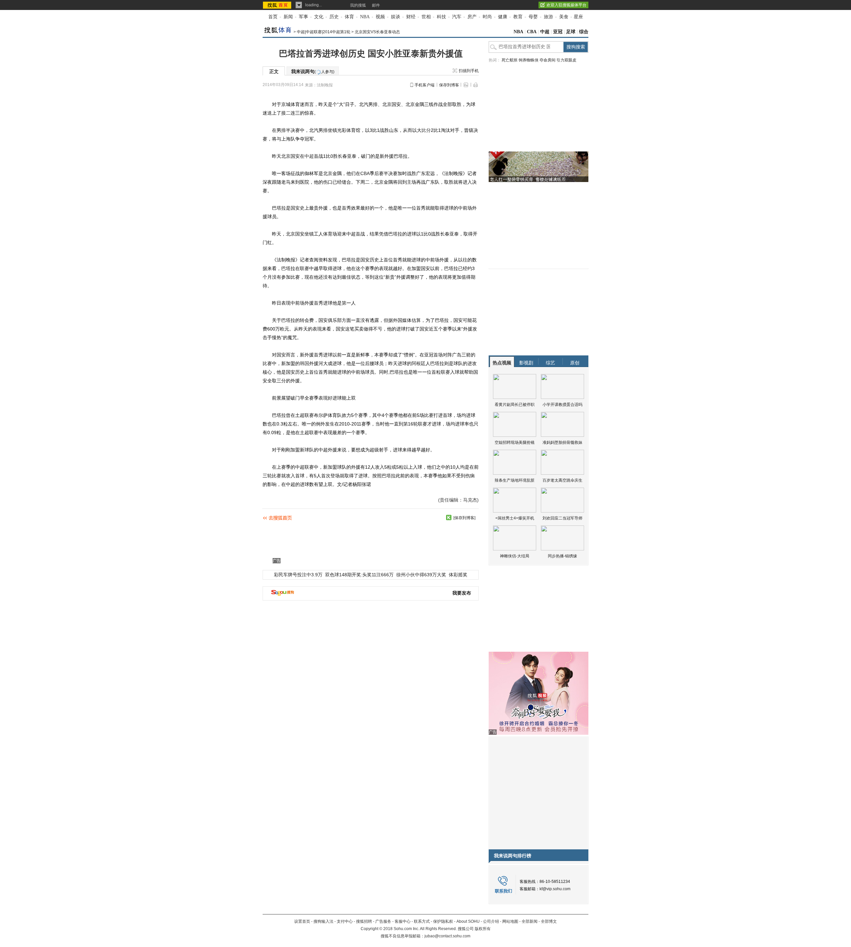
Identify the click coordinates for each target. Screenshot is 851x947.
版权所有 (483, 928)
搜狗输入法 (323, 921)
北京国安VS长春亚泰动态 (377, 32)
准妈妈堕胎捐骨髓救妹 (562, 442)
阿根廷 (419, 363)
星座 (578, 16)
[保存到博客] (464, 518)
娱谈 (395, 16)
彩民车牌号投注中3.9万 (298, 574)
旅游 (548, 16)
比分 (426, 130)
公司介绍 (491, 921)
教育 (518, 16)
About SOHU (468, 921)
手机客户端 (424, 85)
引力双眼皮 (566, 60)
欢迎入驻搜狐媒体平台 (566, 5)
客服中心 (403, 921)
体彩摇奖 (458, 574)
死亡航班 (510, 60)
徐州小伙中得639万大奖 (421, 574)
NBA (365, 16)
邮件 (376, 5)
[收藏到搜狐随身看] (448, 517)
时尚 (487, 16)
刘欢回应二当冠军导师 (562, 518)
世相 (426, 16)
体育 (349, 16)
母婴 (533, 16)
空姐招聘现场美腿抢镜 (515, 442)
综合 (583, 31)
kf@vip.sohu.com (555, 889)
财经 (411, 16)
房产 (472, 16)
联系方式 (422, 921)
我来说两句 (312, 71)
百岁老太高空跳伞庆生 (562, 480)
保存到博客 (449, 85)
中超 (544, 31)
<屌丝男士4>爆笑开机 (514, 518)
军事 (303, 16)
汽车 (456, 16)
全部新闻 (530, 921)
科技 (441, 16)
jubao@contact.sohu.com (447, 936)
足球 (570, 31)
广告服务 (383, 921)
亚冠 (557, 31)
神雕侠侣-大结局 (514, 556)
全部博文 (549, 921)
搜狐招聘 (364, 921)
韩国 (304, 363)
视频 (380, 16)
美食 (563, 16)
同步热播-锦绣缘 (562, 556)
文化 (318, 16)
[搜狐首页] (278, 5)
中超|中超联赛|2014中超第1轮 (323, 32)
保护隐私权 (443, 921)
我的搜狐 (358, 5)
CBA (532, 31)
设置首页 (302, 921)
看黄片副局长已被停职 (515, 404)
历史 (334, 16)
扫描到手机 (469, 70)
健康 (502, 16)
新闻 (288, 16)
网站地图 (510, 921)
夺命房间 (547, 60)
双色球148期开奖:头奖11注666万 (359, 574)
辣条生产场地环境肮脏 (515, 480)
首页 (273, 16)
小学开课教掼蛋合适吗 (562, 404)
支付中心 (345, 921)
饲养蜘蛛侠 (529, 60)
